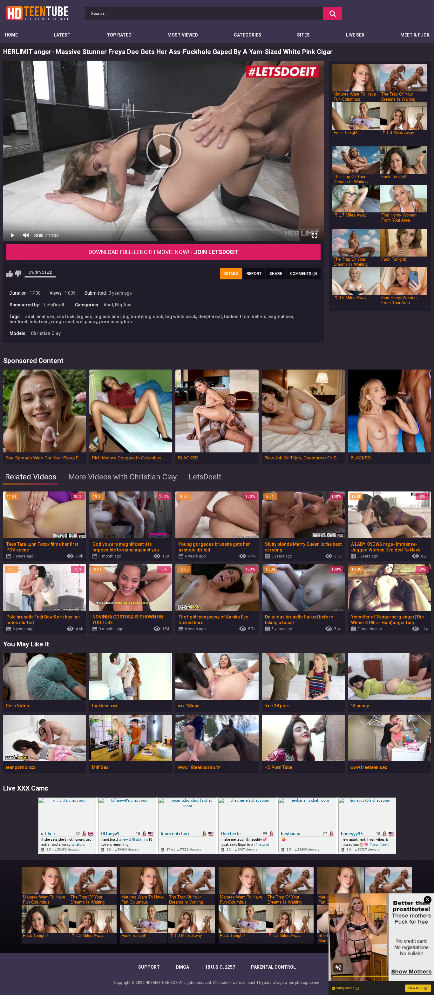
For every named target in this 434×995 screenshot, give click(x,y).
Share (275, 273)
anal (29, 316)
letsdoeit (39, 321)
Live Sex (355, 34)
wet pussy (86, 321)
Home (11, 34)
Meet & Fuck (415, 34)
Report (254, 273)
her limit (19, 321)
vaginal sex (281, 316)
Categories (247, 34)
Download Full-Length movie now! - (164, 252)
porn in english (115, 321)
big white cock (180, 316)
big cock (154, 316)
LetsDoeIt (54, 304)
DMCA (182, 967)
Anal (108, 304)
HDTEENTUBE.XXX (162, 982)
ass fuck (65, 316)
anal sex (45, 316)
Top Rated (119, 34)
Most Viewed (182, 34)
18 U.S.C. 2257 (220, 967)
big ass (84, 316)
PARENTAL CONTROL (273, 967)
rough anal (62, 321)
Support (149, 967)
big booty (133, 316)
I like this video (9, 273)
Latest (62, 34)
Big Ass (123, 304)
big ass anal (107, 316)
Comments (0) (303, 273)
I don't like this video (18, 273)
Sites (303, 34)
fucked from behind (245, 316)
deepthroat (210, 316)
